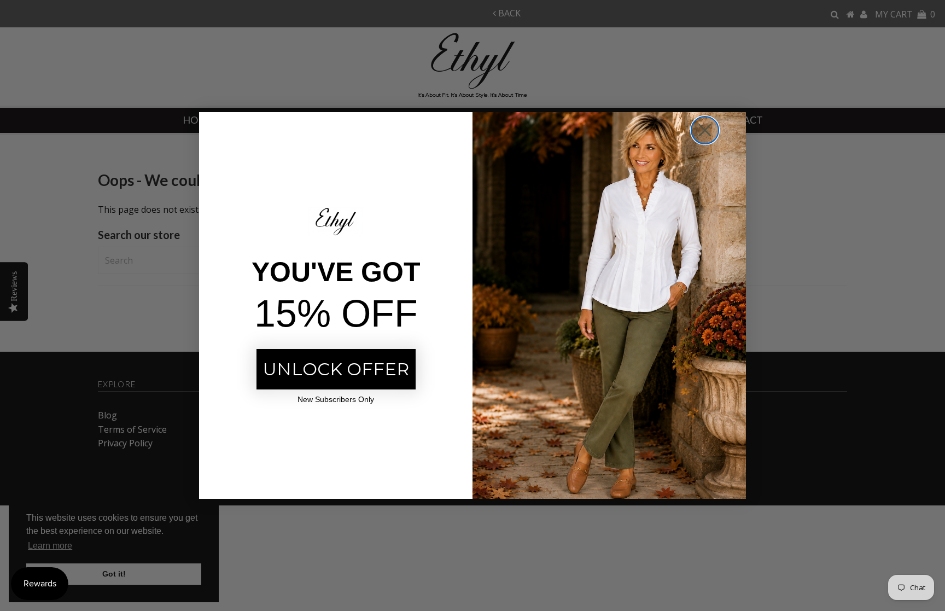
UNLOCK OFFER (336, 369)
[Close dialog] (705, 130)
